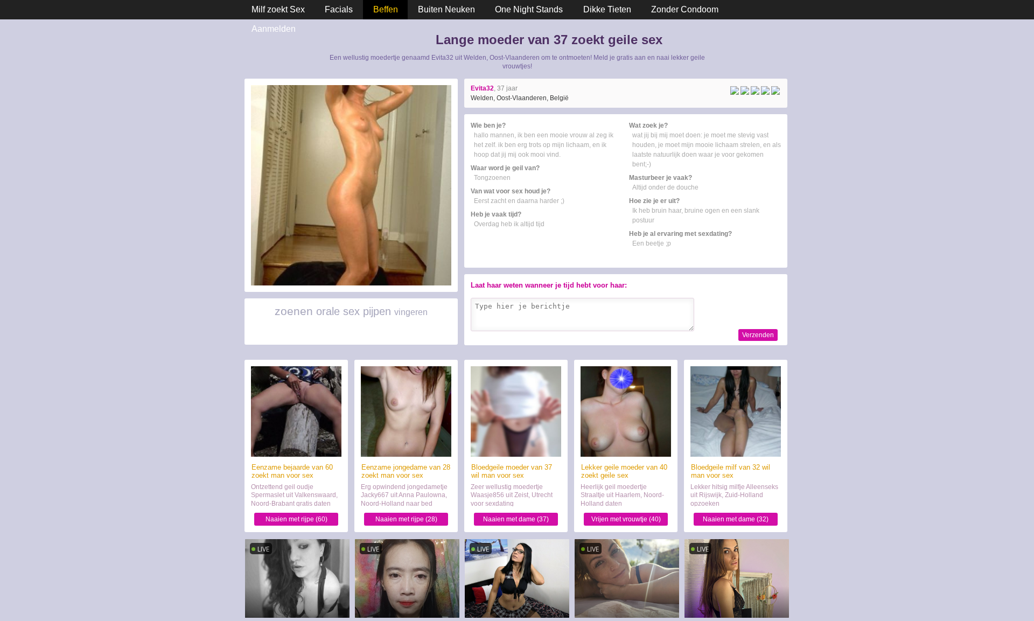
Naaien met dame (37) (516, 519)
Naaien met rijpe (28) (406, 519)
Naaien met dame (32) (735, 519)
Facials (339, 9)
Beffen (385, 9)
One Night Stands (529, 9)
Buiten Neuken (446, 9)
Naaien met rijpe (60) (296, 519)
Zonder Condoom (684, 9)
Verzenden (758, 335)
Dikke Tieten (607, 9)
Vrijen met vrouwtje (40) (626, 519)
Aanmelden (273, 28)
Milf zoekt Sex (278, 9)
